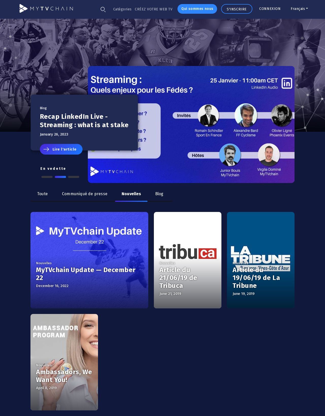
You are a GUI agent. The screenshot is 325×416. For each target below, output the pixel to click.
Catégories (122, 9)
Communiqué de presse (84, 193)
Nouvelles (131, 193)
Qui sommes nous (197, 9)
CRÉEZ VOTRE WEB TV (153, 9)
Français (298, 9)
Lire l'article (65, 149)
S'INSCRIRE (237, 9)
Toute (42, 193)
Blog (159, 193)
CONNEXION (270, 9)
